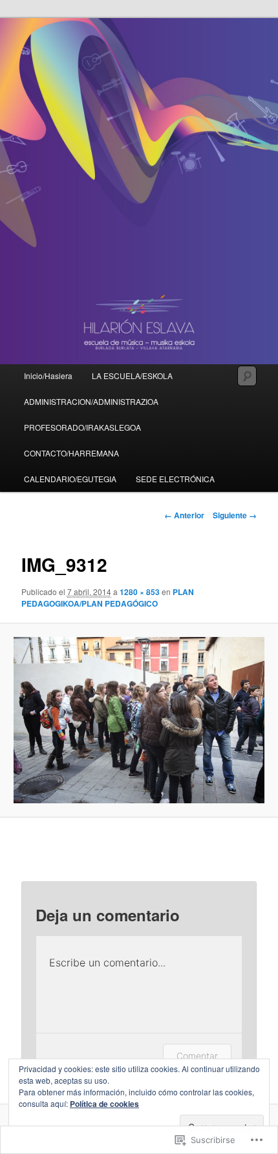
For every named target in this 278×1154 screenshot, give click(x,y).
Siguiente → (235, 515)
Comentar (197, 1055)
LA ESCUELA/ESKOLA (132, 375)
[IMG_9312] (139, 720)
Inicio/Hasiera (48, 375)
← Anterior (184, 515)
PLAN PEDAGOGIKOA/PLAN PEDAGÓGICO (107, 597)
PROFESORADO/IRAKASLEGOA (82, 427)
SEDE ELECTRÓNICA (175, 478)
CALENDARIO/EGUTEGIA (70, 478)
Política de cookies (104, 1104)
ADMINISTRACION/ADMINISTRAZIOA (91, 401)
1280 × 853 (140, 592)
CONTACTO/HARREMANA (71, 452)
